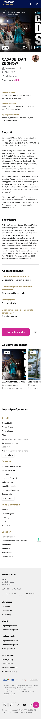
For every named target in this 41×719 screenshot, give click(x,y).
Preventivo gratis (16, 331)
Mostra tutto (8, 455)
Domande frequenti (10, 629)
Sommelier (6, 525)
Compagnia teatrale (10, 443)
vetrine (13, 12)
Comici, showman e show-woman (15, 439)
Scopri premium (8, 648)
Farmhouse (6, 544)
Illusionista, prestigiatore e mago (15, 451)
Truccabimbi (7, 423)
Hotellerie (6, 548)
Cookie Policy (7, 663)
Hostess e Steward (9, 478)
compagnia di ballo (13, 15)
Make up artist (7, 482)
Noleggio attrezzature (10, 490)
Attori (4, 435)
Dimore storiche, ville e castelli (14, 540)
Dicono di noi (7, 610)
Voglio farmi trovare (10, 640)
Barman (5, 509)
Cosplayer (6, 447)
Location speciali (8, 537)
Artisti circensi (8, 431)
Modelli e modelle (9, 486)
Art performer (8, 427)
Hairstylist (6, 474)
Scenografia (7, 494)
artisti (18, 12)
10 (27, 47)
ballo (23, 12)
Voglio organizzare (9, 625)
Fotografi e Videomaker (11, 466)
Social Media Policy (9, 671)
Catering (5, 517)
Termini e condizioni (10, 667)
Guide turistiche (8, 470)
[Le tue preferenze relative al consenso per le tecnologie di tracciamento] (39, 539)
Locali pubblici (7, 556)
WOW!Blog (6, 614)
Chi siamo (6, 606)
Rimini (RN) (10, 72)
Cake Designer (8, 513)
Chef (4, 521)
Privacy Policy (7, 659)
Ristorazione (7, 552)
